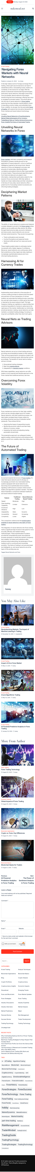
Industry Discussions (7, 1002)
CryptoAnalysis (21, 1069)
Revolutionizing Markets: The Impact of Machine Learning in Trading (15, 630)
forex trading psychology (21, 1099)
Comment (4, 900)
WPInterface (5, 1165)
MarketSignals (6, 1116)
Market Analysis (23, 1007)
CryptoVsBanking (19, 1072)
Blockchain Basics (6, 863)
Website (21, 928)
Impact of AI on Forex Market (11, 663)
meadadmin (19, 634)
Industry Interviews (7, 1007)
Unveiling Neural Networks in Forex (12, 116)
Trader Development (24, 1019)
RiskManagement (10, 1125)
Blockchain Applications (7, 831)
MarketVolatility (17, 1116)
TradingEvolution (21, 1130)
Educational (4, 990)
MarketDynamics (8, 1112)
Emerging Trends (23, 990)
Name (3, 921)
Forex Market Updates (25, 994)
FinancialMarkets (28, 1080)
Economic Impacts (6, 799)
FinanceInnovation (18, 1080)
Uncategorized (5, 1027)
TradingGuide (9, 1135)
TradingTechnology (25, 1144)
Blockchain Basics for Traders (11, 865)
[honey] (17, 571)
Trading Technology (24, 1023)
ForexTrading (7, 1099)
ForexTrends (6, 1103)
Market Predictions (7, 1011)
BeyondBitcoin (6, 1065)
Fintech (3, 1085)
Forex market (26, 226)
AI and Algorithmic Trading (10, 695)
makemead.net (17, 8)
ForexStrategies (9, 1089)
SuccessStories (25, 1125)
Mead (20, 1011)
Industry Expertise (23, 1002)
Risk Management (23, 1015)
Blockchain (15, 1065)
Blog (2, 978)
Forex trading (26, 101)
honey (21, 81)
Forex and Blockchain (7, 994)
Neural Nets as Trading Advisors (15, 120)
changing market (18, 368)
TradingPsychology (10, 1140)
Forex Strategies (6, 998)
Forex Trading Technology (10, 770)
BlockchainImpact (25, 1065)
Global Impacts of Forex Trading (12, 801)
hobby (5, 1107)
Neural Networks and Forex (13, 552)
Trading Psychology (7, 1023)
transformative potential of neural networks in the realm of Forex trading (16, 522)
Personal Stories (6, 1015)
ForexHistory (11, 1085)
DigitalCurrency (7, 1077)
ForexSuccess (25, 1089)
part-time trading (9, 1121)
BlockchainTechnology (9, 1069)
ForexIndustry (22, 1085)
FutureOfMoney (15, 1103)
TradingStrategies (9, 1144)
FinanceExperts (6, 1080)
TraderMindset (9, 1130)
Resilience (20, 1121)
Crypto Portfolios (6, 982)
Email (3, 928)
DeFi (27, 1072)
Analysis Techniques (24, 969)
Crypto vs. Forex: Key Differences (13, 833)
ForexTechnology (10, 1094)
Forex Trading (5, 767)
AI (2, 1061)
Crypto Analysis (23, 978)
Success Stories (6, 1019)
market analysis (14, 366)
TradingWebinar (5, 1148)
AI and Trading (5, 66)
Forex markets (5, 159)
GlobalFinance (24, 1103)
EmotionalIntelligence (21, 1077)
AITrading (8, 1061)
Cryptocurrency (23, 982)
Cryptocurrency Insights (8, 986)
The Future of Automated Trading (20, 122)
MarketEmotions (21, 1112)
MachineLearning (14, 1108)
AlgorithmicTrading (19, 1061)
